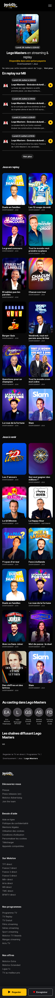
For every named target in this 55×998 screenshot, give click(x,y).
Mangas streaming (11, 939)
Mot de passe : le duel (40, 644)
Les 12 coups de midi (40, 207)
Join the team (9, 801)
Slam (31, 423)
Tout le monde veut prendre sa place (39, 249)
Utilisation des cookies (13, 831)
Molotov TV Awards (11, 935)
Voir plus (48, 68)
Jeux (35, 64)
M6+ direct (7, 879)
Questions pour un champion (12, 380)
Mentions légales (10, 827)
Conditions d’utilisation (13, 834)
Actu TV (6, 943)
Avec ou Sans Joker (12, 644)
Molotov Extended (11, 965)
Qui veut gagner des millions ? (39, 478)
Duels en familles (11, 207)
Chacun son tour (37, 292)
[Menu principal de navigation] (50, 5)
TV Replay (7, 916)
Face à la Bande (37, 562)
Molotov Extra (9, 961)
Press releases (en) (11, 794)
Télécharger (8, 842)
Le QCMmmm (9, 521)
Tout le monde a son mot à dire (39, 380)
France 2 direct (9, 868)
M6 (3, 744)
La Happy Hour (36, 521)
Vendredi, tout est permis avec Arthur (39, 336)
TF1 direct (7, 864)
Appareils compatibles (13, 846)
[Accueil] (10, 5)
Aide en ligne (8, 819)
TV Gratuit (7, 920)
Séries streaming (10, 928)
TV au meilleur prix (11, 972)
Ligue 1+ (6, 969)
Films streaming (10, 924)
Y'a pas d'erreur (10, 562)
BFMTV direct (9, 894)
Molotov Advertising (12, 797)
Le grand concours (12, 248)
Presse (5, 790)
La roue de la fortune (13, 423)
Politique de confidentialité (15, 823)
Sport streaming (10, 931)
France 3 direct (9, 871)
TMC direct (7, 891)
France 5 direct (9, 875)
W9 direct (7, 887)
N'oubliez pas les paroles (11, 293)
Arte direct (7, 883)
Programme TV (9, 912)
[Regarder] (50, 85)
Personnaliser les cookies (14, 838)
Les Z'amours (9, 477)
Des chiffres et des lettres (12, 686)
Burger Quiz (8, 335)
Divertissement (24, 64)
